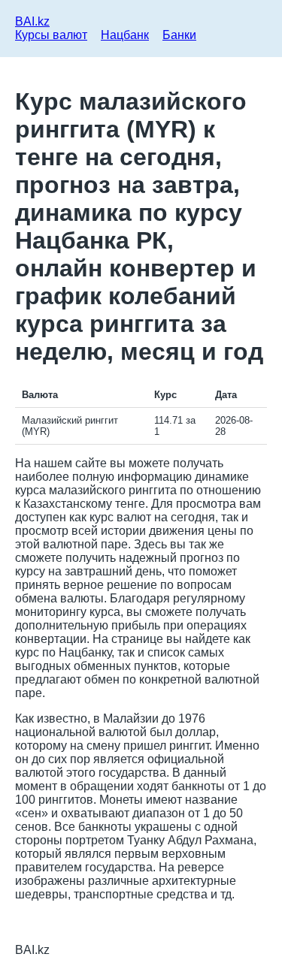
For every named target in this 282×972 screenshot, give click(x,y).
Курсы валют (51, 35)
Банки (179, 35)
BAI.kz (32, 21)
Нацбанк (125, 35)
